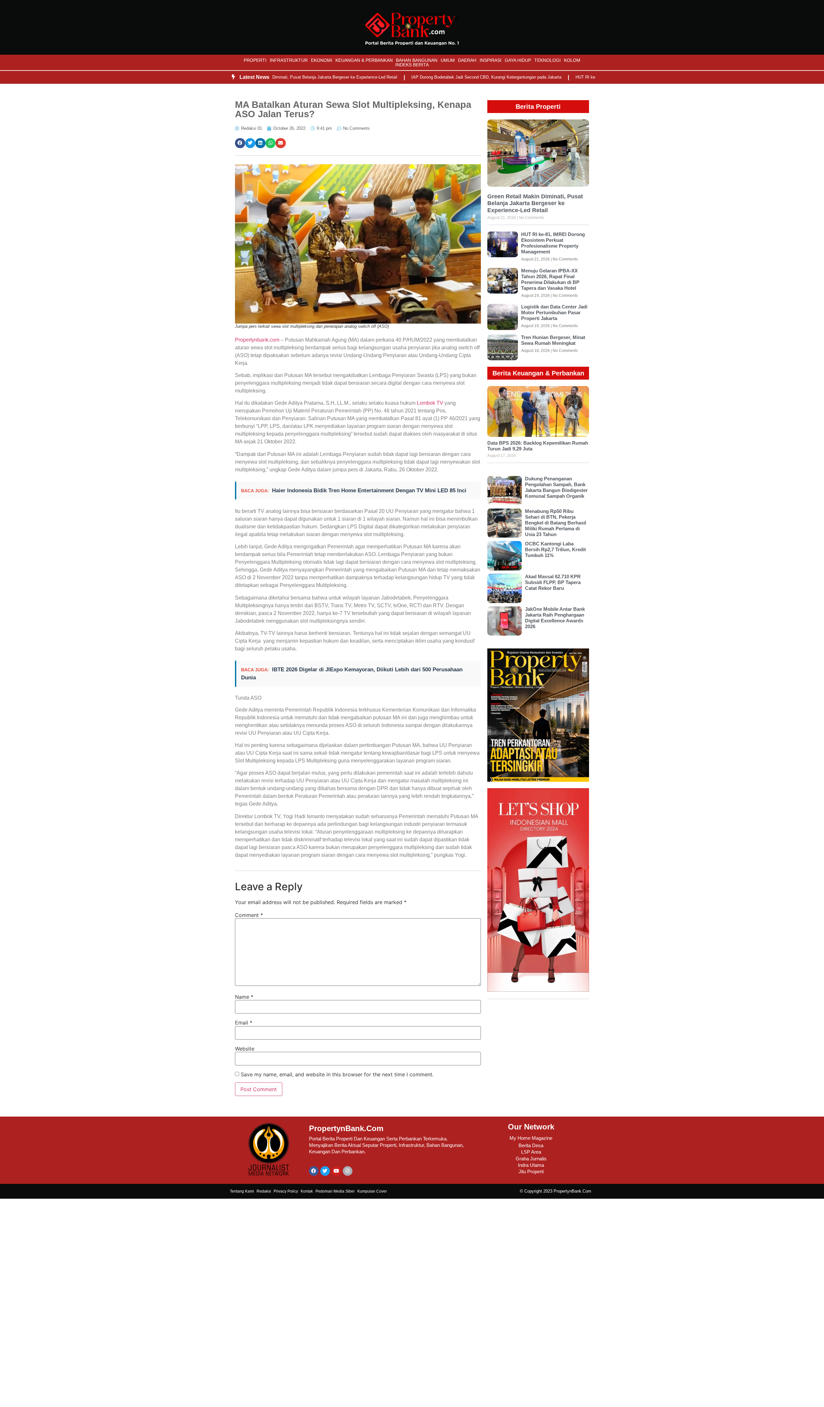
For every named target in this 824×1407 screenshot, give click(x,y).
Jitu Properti (531, 1171)
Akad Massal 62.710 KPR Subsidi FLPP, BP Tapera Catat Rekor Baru (553, 582)
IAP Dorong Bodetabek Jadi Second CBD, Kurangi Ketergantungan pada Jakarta (451, 77)
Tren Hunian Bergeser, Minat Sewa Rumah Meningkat (553, 340)
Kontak (307, 1191)
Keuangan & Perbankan (364, 60)
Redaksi (264, 1191)
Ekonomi (321, 60)
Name (244, 996)
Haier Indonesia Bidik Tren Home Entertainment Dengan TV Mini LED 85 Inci (369, 490)
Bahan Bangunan (416, 60)
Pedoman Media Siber (335, 1191)
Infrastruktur (289, 60)
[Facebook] (314, 1171)
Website (244, 1048)
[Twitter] (325, 1171)
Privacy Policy (286, 1191)
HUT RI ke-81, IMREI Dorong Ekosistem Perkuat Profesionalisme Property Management (553, 242)
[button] (240, 143)
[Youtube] (336, 1171)
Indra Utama (531, 1165)
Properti (255, 60)
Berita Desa (531, 1145)
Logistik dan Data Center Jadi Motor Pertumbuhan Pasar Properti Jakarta (554, 312)
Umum (448, 60)
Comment (249, 915)
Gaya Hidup (518, 60)
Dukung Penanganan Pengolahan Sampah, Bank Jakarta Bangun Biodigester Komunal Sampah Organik (556, 487)
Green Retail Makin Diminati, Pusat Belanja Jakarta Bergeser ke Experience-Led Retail (280, 77)
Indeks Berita (412, 64)
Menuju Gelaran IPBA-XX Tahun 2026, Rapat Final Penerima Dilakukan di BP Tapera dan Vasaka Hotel (550, 279)
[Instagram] (347, 1171)
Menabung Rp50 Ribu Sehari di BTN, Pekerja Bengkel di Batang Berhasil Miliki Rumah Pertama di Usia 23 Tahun (555, 522)
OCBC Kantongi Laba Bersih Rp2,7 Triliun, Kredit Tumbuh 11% (555, 549)
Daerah (467, 60)
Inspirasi (490, 60)
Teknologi (547, 60)
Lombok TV (430, 403)
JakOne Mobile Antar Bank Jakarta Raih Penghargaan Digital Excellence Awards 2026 (555, 617)
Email (243, 1022)
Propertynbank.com (257, 340)
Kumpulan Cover (372, 1191)
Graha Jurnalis (531, 1158)
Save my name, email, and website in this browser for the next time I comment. (337, 1074)
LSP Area (531, 1152)
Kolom (572, 60)
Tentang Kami (242, 1191)
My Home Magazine (531, 1138)
